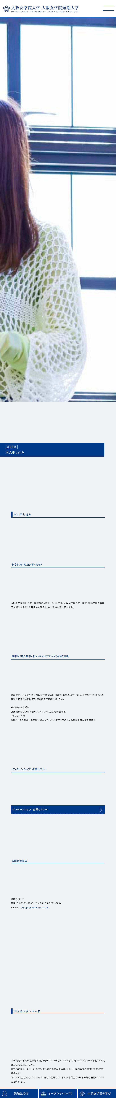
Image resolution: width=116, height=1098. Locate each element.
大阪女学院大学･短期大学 (40, 8)
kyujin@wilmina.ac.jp (35, 907)
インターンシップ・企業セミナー (30, 809)
